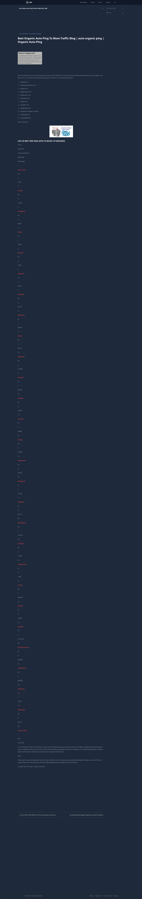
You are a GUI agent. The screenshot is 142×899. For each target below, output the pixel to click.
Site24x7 (20, 606)
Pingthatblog (22, 668)
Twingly (20, 190)
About (91, 896)
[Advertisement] (62, 21)
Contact (115, 896)
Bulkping (20, 377)
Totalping (21, 543)
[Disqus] (61, 836)
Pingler (20, 232)
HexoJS (92, 2)
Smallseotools (22, 564)
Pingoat (20, 439)
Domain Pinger (22, 730)
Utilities (108, 2)
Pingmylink (21, 315)
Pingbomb (21, 502)
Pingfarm (21, 398)
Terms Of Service (107, 896)
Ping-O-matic (22, 170)
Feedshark (21, 294)
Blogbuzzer (21, 356)
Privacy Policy (98, 896)
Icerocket (21, 419)
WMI (30, 2)
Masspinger (21, 709)
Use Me (20, 585)
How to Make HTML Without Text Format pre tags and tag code (38, 815)
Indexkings (21, 689)
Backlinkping (22, 523)
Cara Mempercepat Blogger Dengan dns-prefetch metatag (85, 815)
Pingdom (20, 253)
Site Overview (83, 2)
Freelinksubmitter (23, 647)
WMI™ (30, 896)
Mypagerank (22, 481)
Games (100, 2)
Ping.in (20, 336)
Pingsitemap (22, 460)
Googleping (21, 211)
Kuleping (20, 626)
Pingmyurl (21, 273)
